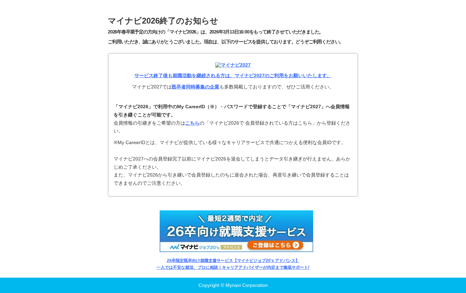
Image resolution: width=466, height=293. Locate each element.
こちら (192, 123)
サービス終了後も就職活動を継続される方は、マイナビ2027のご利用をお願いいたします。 (233, 75)
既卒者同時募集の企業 (195, 86)
